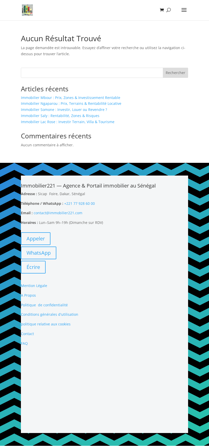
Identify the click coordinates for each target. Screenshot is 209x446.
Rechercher (175, 72)
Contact (27, 333)
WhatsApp (39, 252)
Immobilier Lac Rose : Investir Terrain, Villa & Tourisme (67, 121)
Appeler (36, 238)
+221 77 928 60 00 (79, 203)
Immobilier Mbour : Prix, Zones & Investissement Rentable (70, 97)
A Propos (28, 295)
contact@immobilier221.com (58, 212)
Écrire (33, 267)
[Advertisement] (104, 389)
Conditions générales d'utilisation (49, 314)
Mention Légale (34, 285)
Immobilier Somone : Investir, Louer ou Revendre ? (64, 109)
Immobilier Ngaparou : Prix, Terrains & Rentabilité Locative (71, 103)
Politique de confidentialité (44, 305)
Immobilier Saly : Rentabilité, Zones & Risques (60, 115)
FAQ (24, 343)
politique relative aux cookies (46, 324)
